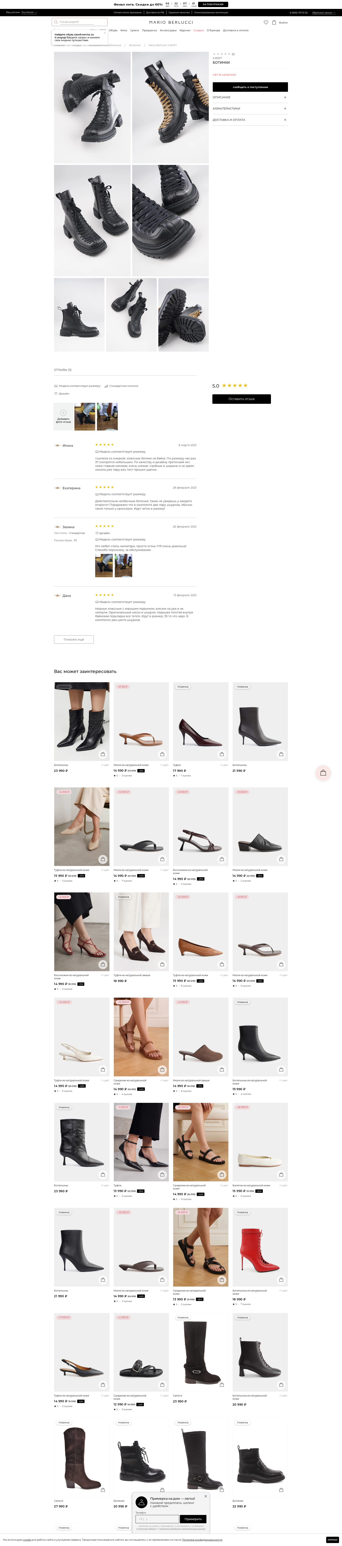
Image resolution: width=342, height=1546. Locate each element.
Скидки (198, 30)
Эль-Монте (27, 12)
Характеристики (226, 108)
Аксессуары (168, 30)
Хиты (123, 30)
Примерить (193, 1519)
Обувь (113, 30)
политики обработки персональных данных (182, 1528)
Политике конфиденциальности (202, 1539)
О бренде (213, 30)
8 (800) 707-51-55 (299, 12)
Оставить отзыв (242, 399)
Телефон (141, 1513)
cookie (27, 1539)
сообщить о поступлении (250, 87)
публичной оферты (146, 1528)
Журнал (185, 30)
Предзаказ (149, 30)
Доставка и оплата (236, 30)
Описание (221, 97)
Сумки (134, 30)
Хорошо (332, 1539)
